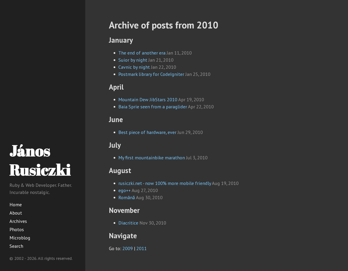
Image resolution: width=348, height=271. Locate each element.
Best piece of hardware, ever (147, 132)
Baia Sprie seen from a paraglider (152, 107)
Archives (18, 221)
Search (16, 246)
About (15, 213)
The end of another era (141, 53)
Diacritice (128, 223)
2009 (127, 248)
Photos (16, 229)
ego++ (124, 190)
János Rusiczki (40, 160)
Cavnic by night (134, 67)
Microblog (19, 238)
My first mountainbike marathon (151, 158)
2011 (141, 248)
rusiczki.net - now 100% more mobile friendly (164, 183)
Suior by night (132, 60)
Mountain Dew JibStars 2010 (147, 99)
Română (126, 197)
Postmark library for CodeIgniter (151, 74)
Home (15, 205)
